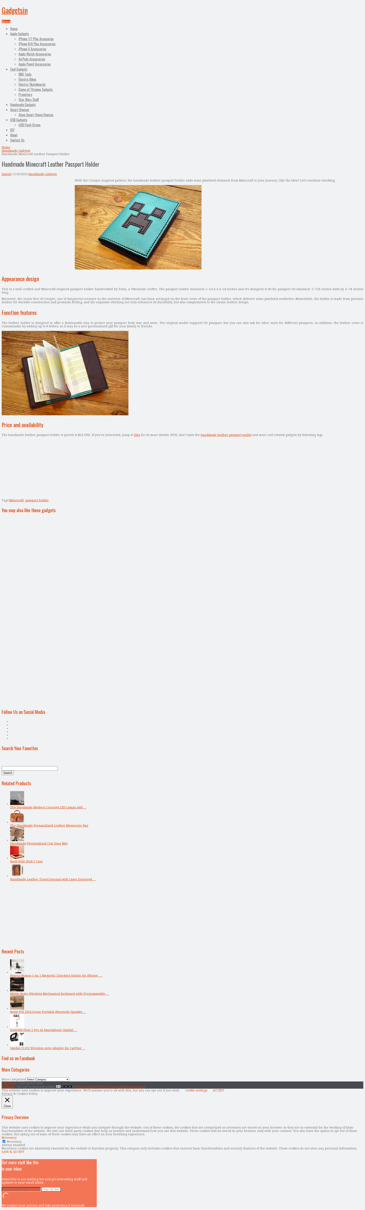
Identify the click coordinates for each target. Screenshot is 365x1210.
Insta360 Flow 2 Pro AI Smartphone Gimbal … (43, 1030)
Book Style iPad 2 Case (26, 861)
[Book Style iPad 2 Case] (17, 858)
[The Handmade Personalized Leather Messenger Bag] (17, 822)
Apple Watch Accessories (35, 54)
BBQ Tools (25, 74)
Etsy (137, 435)
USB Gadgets (18, 119)
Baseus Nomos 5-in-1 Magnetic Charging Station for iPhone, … (56, 975)
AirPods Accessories (32, 59)
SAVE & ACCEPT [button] (13, 1151)
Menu (6, 21)
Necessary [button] (9, 1137)
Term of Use (107, 1087)
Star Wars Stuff (29, 99)
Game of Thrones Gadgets (36, 89)
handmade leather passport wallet (226, 435)
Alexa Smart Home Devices (36, 114)
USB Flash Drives (30, 124)
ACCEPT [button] (218, 1090)
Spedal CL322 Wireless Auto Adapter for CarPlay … (47, 1048)
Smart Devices (19, 109)
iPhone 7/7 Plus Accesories (36, 38)
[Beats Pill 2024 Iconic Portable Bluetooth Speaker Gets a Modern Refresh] (17, 1008)
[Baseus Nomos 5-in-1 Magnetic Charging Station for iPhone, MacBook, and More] (17, 972)
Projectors (25, 94)
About (14, 135)
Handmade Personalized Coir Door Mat (39, 843)
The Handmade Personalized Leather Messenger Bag (49, 825)
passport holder (37, 500)
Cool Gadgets (18, 69)
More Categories (14, 1079)
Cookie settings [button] (196, 1090)
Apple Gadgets (19, 33)
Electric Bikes (27, 79)
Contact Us (17, 140)
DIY (12, 130)
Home (14, 28)
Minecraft (16, 500)
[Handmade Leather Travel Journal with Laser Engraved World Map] (17, 876)
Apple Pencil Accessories (35, 64)
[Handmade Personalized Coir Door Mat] (17, 840)
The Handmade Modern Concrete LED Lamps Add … (48, 807)
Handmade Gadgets (23, 104)
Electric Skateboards (32, 84)
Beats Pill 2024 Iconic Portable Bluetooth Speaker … (48, 1012)
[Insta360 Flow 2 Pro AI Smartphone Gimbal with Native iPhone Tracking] (17, 1026)
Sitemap (8, 1087)
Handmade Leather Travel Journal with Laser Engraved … (53, 879)
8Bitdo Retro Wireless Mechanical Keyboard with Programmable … (59, 993)
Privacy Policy (85, 1087)
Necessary (14, 1141)
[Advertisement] (37, 208)
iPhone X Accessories (32, 48)
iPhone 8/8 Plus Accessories (37, 43)
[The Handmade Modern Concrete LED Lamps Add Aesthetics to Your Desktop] (17, 804)
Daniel (6, 174)
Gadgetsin (15, 10)
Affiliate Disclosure (132, 1087)
